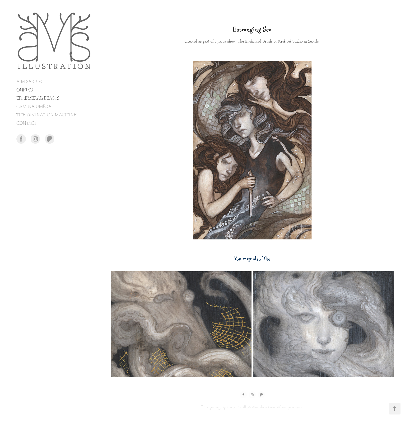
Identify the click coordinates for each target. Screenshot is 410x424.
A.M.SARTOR (29, 82)
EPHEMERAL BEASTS (37, 98)
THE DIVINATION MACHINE (46, 115)
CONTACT (26, 123)
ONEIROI (25, 90)
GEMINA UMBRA (33, 107)
